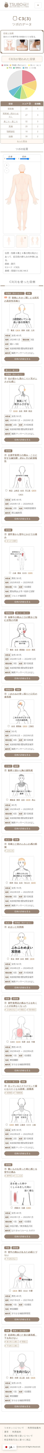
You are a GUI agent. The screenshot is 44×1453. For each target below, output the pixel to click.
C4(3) (21, 494)
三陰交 (31, 726)
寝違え (22, 1010)
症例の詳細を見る (22, 359)
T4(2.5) (27, 883)
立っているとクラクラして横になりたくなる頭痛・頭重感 (20, 1087)
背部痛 (11, 108)
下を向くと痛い (12, 1346)
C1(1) (29, 1125)
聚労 (20, 1291)
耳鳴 (11, 126)
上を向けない (11, 1010)
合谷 (20, 411)
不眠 (7, 1248)
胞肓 (33, 650)
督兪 (19, 573)
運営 (6, 1431)
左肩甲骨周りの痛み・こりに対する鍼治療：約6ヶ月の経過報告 (20, 458)
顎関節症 (11, 131)
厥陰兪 (12, 800)
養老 (12, 330)
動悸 (16, 766)
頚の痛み (32, 1010)
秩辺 (30, 411)
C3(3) (18, 330)
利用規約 (16, 1431)
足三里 (22, 1378)
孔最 (23, 1208)
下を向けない (11, 1259)
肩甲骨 (9, 1176)
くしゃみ (18, 1176)
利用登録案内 (34, 1427)
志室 (28, 330)
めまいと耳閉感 (16, 926)
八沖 (32, 330)
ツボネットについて (14, 1427)
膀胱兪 (22, 650)
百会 (16, 883)
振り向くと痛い (12, 1342)
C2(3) (24, 573)
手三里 (27, 490)
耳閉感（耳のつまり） (14, 293)
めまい (8, 839)
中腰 (33, 1042)
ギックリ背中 (11, 541)
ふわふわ (10, 851)
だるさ (8, 766)
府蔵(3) (17, 1208)
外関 (16, 1378)
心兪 (14, 573)
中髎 (31, 1291)
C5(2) (25, 1291)
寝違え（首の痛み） (21, 1330)
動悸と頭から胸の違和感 (20, 770)
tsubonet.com (19, 1447)
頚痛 (7, 998)
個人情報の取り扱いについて (18, 1435)
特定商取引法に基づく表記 (17, 1439)
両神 (23, 330)
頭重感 (9, 1093)
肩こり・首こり (11, 121)
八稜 (34, 1125)
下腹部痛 (18, 1093)
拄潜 (23, 1042)
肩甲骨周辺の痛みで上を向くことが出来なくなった (20, 1004)
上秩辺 (16, 490)
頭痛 (11, 136)
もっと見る (22, 141)
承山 (33, 800)
